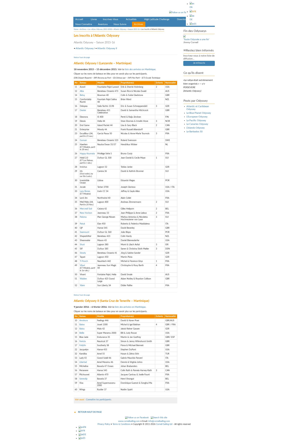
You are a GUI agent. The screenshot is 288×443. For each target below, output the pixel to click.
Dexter (83, 110)
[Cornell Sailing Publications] (144, 9)
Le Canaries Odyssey (197, 124)
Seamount (84, 232)
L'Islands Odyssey (195, 128)
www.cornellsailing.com (129, 421)
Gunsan (83, 140)
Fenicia (82, 341)
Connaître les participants (98, 399)
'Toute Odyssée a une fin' (196, 39)
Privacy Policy (104, 424)
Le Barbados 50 (194, 131)
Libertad (83, 362)
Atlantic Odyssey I (85, 48)
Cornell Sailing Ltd (164, 424)
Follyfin (82, 345)
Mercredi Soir (86, 209)
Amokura (83, 321)
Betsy (82, 95)
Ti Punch (84, 261)
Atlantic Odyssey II (107, 48)
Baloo (82, 325)
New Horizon (86, 213)
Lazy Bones (85, 191)
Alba (82, 91)
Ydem (82, 285)
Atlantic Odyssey (120, 29)
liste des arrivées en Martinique (140, 69)
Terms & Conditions (121, 424)
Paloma (83, 217)
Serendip (83, 379)
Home (76, 29)
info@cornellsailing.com (159, 421)
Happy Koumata (87, 154)
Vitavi (82, 265)
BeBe (81, 333)
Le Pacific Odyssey (196, 120)
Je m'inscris (199, 63)
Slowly (83, 253)
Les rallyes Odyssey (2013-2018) (100, 29)
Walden (83, 279)
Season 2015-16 (134, 29)
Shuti (82, 245)
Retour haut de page (82, 57)
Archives (83, 29)
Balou (82, 329)
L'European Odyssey (196, 117)
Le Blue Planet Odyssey (198, 113)
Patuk (82, 224)
